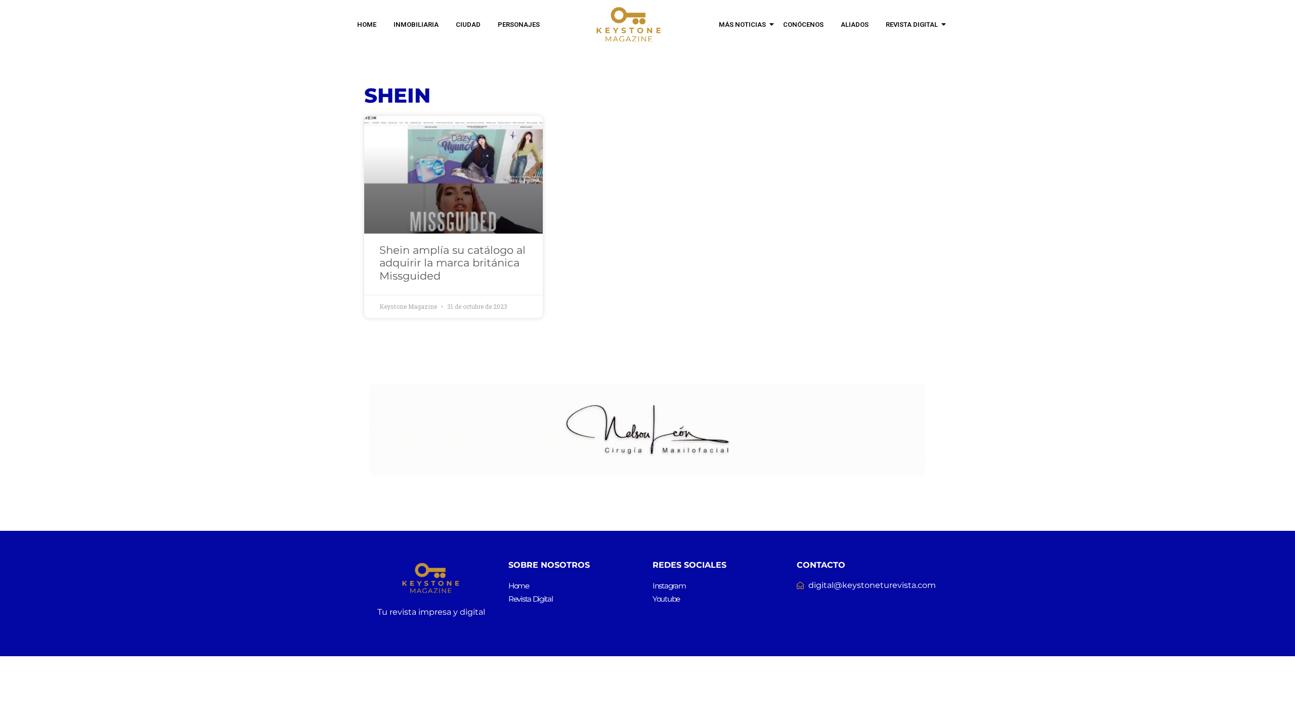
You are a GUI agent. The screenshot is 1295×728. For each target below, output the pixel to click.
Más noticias (742, 24)
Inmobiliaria (416, 24)
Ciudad (468, 24)
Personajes (519, 24)
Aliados (855, 24)
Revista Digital (912, 24)
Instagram (669, 585)
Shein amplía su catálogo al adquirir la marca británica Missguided (452, 263)
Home (366, 24)
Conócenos (803, 24)
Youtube (666, 599)
